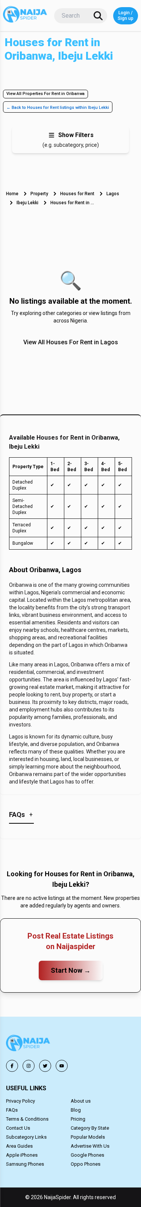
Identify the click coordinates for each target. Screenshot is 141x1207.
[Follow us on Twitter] (45, 1066)
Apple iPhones (22, 1155)
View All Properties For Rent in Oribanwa (45, 93)
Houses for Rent (77, 193)
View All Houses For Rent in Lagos (70, 342)
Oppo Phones (85, 1164)
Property (39, 193)
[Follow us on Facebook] (12, 1066)
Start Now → (71, 970)
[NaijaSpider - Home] (28, 1044)
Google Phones (87, 1155)
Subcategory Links (26, 1137)
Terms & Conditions (27, 1119)
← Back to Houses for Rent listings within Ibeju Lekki (57, 107)
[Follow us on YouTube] (62, 1066)
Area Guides (19, 1146)
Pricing (78, 1119)
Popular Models (88, 1137)
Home (12, 193)
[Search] (98, 15)
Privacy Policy (20, 1101)
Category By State (90, 1128)
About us (81, 1101)
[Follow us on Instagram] (29, 1066)
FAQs (12, 1110)
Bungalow (22, 543)
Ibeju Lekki (27, 202)
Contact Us (18, 1128)
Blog (76, 1110)
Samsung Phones (25, 1164)
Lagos (112, 193)
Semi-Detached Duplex (22, 506)
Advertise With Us (90, 1146)
